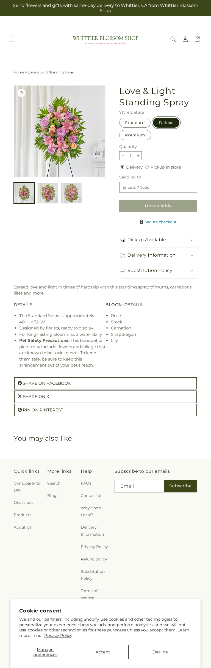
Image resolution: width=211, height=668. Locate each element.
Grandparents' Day (27, 487)
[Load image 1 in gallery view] (24, 193)
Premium (135, 135)
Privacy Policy (58, 635)
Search (53, 483)
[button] (11, 39)
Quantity (128, 146)
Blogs (53, 495)
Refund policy (94, 559)
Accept (103, 652)
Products (22, 514)
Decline (160, 652)
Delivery (135, 167)
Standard (135, 122)
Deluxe (166, 122)
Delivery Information (92, 531)
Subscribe (180, 485)
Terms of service (89, 594)
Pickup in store (166, 167)
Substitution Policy (93, 575)
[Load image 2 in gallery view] (47, 193)
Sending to (138, 177)
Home (19, 72)
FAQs (86, 483)
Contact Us (91, 495)
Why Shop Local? (91, 511)
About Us (23, 527)
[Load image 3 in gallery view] (71, 193)
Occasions (24, 502)
